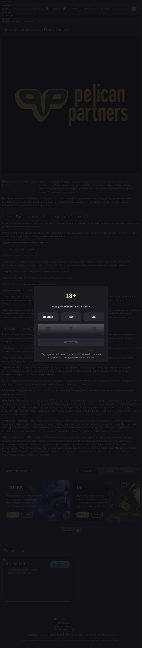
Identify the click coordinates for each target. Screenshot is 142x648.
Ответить (71, 342)
